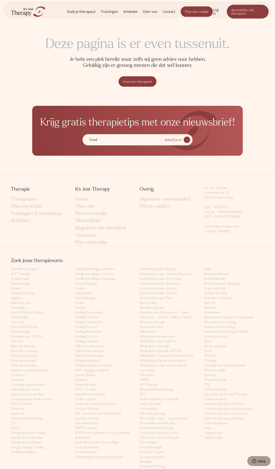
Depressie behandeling (26, 418)
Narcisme (146, 375)
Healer (79, 302)
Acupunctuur (20, 278)
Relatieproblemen (216, 274)
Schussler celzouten (218, 298)
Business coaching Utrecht (30, 370)
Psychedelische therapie (157, 428)
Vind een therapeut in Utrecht (225, 413)
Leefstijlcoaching (87, 447)
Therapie (210, 360)
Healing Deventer (87, 317)
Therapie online (215, 370)
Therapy (210, 375)
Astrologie (18, 307)
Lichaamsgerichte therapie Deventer (166, 274)
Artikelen (130, 11)
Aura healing (19, 317)
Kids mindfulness (87, 423)
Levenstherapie (86, 452)
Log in (216, 11)
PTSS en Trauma (152, 452)
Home (81, 199)
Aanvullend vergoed (24, 269)
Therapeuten (24, 199)
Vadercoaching (214, 399)
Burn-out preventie (24, 355)
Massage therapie (152, 322)
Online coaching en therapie (159, 399)
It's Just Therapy (87, 409)
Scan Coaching (214, 288)
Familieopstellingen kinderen (95, 269)
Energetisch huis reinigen (28, 433)
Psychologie (148, 442)
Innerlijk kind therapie (90, 394)
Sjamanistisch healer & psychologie (229, 317)
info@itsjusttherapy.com (221, 226)
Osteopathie (148, 409)
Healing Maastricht (88, 322)
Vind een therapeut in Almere (225, 404)
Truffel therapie (215, 389)
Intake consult (85, 399)
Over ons (150, 11)
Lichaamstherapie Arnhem (158, 288)
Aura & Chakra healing (27, 312)
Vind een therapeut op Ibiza (223, 418)
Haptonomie (83, 293)
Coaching (17, 379)
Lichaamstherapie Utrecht (158, 293)
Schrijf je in (173, 140)
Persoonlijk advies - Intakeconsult (163, 418)
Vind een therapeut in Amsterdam (228, 409)
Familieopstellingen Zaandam (95, 278)
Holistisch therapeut (89, 346)
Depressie (18, 409)
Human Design (85, 375)
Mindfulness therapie (154, 346)
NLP (143, 394)
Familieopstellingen (24, 452)
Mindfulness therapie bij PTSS (161, 351)
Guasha (80, 288)
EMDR (15, 428)
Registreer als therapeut (101, 228)
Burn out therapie (23, 346)
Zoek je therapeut (81, 11)
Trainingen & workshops (36, 213)
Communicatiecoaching (27, 394)
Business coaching (24, 365)
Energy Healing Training (27, 447)
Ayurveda (17, 322)
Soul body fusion (215, 336)
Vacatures (85, 235)
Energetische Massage (27, 437)
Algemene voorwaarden (165, 199)
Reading (145, 461)
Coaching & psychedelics (28, 384)
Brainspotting (20, 331)
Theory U (210, 355)
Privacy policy (155, 206)
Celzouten (18, 375)
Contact (169, 11)
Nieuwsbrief (88, 220)
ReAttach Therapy (153, 466)
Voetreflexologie (215, 423)
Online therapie (150, 404)
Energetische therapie (26, 442)
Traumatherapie (215, 379)
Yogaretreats (213, 433)
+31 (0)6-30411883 (217, 231)
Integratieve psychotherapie (95, 404)
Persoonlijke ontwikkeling (157, 423)
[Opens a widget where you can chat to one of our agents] (259, 461)
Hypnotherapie (85, 384)
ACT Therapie (21, 274)
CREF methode (21, 404)
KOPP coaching (86, 428)
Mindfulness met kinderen (158, 341)
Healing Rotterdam (88, 331)
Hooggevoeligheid (87, 360)
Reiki (207, 269)
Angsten (17, 298)
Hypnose (81, 379)
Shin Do (209, 302)
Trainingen (109, 11)
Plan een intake (196, 11)
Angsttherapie (21, 302)
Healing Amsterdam (89, 312)
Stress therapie (215, 346)
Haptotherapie (85, 298)
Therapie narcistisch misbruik (225, 365)
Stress (208, 341)
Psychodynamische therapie (159, 437)
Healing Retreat (86, 327)
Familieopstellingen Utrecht (94, 274)
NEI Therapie (149, 384)
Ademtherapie (21, 283)
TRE (207, 384)
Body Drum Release (24, 327)
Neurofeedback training (156, 389)
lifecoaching (148, 302)
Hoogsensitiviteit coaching (93, 365)
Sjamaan (210, 307)
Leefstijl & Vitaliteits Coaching (96, 442)
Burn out (17, 341)
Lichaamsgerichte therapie (158, 269)
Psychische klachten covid (158, 433)
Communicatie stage (25, 389)
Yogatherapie (213, 437)
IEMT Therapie (85, 389)
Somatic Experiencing (219, 327)
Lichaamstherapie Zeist (156, 298)
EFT (14, 423)
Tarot (208, 351)
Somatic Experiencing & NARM (226, 331)
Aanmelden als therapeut (242, 11)
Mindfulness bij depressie (157, 336)
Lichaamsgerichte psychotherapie (99, 457)
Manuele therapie (152, 307)
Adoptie (16, 288)
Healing (80, 307)
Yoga (207, 428)
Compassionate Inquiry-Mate (31, 399)
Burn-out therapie (23, 360)
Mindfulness (148, 331)
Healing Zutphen (86, 341)
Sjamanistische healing (220, 322)
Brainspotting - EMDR (26, 336)
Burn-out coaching (24, 351)
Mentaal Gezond (151, 327)
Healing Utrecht (86, 336)
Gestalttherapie (86, 283)
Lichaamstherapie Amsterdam (161, 278)
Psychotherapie (151, 447)
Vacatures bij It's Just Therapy (225, 394)
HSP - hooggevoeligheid (92, 370)
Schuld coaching (215, 293)
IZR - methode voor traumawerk (98, 413)
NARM (144, 379)
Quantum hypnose (152, 457)
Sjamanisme (212, 312)
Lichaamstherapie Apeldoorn (160, 283)
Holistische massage (89, 351)
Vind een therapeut (137, 81)
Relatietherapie (215, 278)
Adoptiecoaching (22, 293)
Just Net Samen (86, 418)
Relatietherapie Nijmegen (222, 283)
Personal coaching (152, 413)
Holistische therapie (89, 355)
